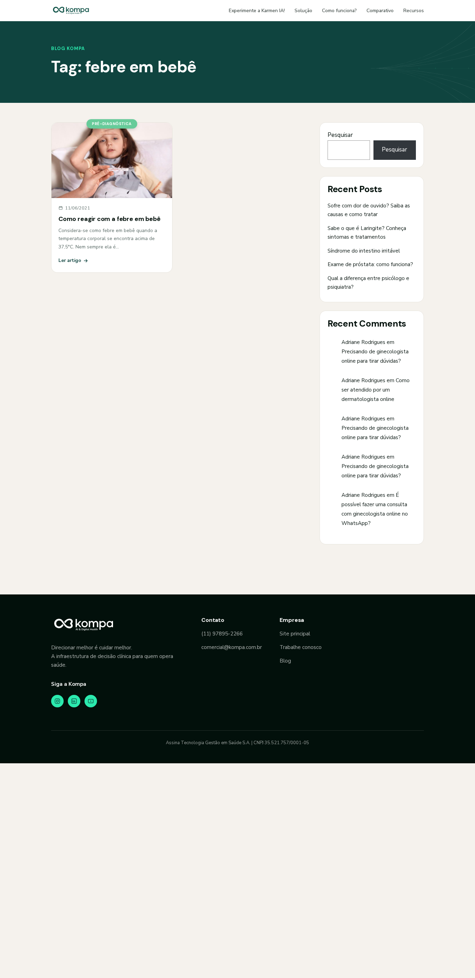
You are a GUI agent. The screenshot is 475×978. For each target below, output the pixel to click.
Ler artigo (69, 260)
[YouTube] (90, 701)
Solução (303, 10)
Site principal (295, 633)
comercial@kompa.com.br (231, 647)
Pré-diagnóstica (112, 123)
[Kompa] (71, 10)
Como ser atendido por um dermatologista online (375, 390)
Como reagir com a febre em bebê (109, 219)
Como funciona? (339, 10)
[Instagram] (57, 701)
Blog (285, 660)
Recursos (413, 10)
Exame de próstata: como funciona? (370, 264)
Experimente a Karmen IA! (257, 10)
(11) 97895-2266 (222, 633)
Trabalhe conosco (301, 647)
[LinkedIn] (74, 701)
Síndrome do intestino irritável (364, 250)
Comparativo (380, 10)
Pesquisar (340, 135)
